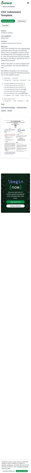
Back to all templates (8, 6)
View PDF (5, 25)
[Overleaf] (6, 3)
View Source (22, 21)
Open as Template (8, 21)
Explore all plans (15, 206)
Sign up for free (16, 202)
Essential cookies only (9, 471)
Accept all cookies (22, 471)
